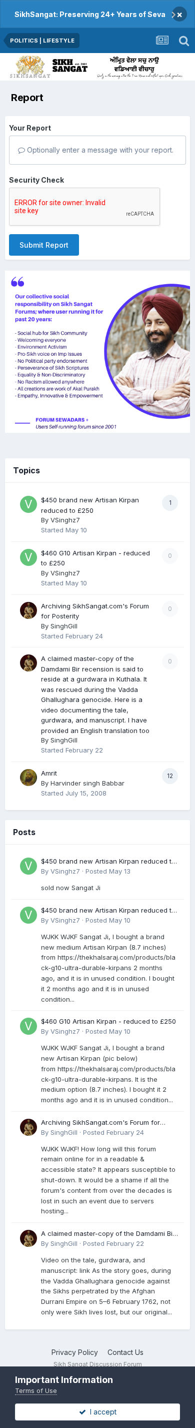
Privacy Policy (75, 1352)
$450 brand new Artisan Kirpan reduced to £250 (108, 862)
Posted (108, 871)
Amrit (49, 773)
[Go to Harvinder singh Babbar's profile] (28, 777)
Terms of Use (36, 1390)
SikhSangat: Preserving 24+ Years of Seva (90, 14)
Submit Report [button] (44, 245)
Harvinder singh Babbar (87, 783)
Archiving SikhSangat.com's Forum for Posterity (100, 1123)
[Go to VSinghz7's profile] (28, 504)
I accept (101, 1411)
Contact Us (126, 1352)
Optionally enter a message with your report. (99, 150)
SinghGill (64, 626)
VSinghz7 (65, 520)
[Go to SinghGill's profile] (28, 610)
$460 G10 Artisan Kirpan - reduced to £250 (108, 1021)
